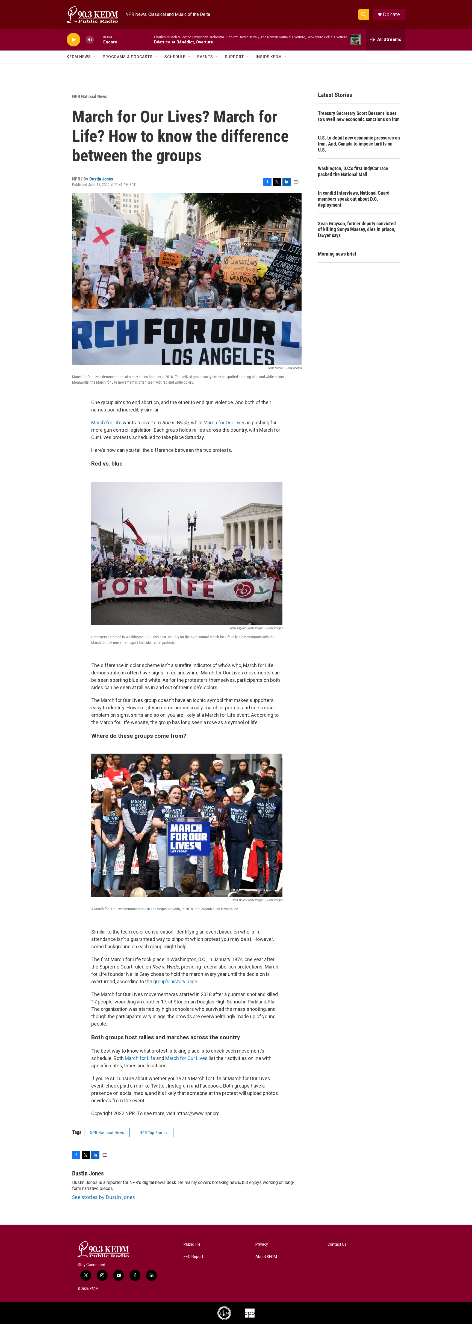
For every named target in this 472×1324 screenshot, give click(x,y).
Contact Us (337, 1244)
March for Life (106, 422)
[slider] (98, 39)
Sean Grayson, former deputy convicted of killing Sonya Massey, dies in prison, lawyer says (357, 229)
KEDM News (79, 57)
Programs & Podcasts (128, 57)
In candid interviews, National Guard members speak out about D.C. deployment (354, 199)
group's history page (174, 981)
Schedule (174, 57)
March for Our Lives (224, 422)
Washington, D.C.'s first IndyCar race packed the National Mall (353, 171)
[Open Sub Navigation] (95, 57)
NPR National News (89, 96)
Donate (391, 14)
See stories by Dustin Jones (103, 1197)
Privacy (261, 1244)
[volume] (90, 40)
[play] (73, 40)
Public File (192, 1244)
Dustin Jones (101, 179)
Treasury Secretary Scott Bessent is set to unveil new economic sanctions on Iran (359, 116)
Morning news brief (337, 254)
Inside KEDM (269, 57)
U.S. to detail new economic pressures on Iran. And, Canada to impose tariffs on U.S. (359, 144)
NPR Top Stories (154, 1132)
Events (205, 57)
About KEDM (266, 1257)
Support (234, 57)
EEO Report (193, 1257)
